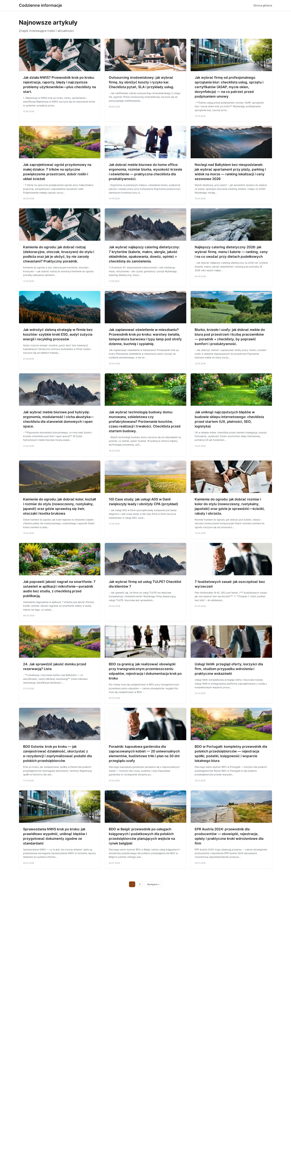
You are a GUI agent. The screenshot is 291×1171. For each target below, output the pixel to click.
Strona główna (262, 5)
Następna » (153, 884)
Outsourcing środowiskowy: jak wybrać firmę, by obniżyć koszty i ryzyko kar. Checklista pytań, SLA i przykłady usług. (141, 82)
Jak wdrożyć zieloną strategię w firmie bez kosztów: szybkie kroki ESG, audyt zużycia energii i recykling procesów (58, 334)
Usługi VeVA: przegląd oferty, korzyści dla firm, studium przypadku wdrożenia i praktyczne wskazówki (229, 669)
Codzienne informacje (40, 5)
